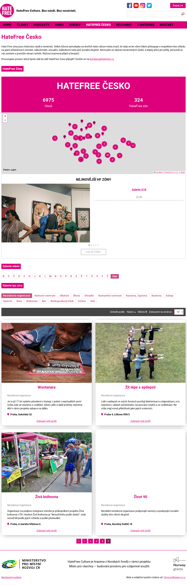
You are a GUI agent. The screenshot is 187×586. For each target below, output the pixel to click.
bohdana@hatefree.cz (102, 59)
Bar (44, 301)
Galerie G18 (139, 189)
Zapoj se (178, 5)
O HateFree (145, 24)
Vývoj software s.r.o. (175, 577)
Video (59, 24)
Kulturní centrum (45, 295)
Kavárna (157, 295)
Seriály (75, 24)
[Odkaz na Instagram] (142, 5)
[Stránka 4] (78, 541)
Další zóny (93, 251)
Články (22, 24)
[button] (81, 160)
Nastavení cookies (11, 577)
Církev (82, 301)
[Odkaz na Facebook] (129, 5)
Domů (7, 24)
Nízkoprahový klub (62, 301)
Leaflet (159, 172)
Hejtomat (124, 24)
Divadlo (89, 295)
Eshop (169, 295)
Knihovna (32, 301)
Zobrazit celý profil (47, 421)
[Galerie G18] (48, 213)
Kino (19, 301)
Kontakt (167, 24)
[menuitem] (7, 25)
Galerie (7, 301)
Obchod (64, 295)
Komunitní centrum (110, 295)
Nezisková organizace (16, 295)
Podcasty (41, 24)
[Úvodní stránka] (38, 10)
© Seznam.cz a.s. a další (174, 172)
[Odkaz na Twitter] (149, 5)
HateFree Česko (98, 24)
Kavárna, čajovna (136, 295)
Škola (76, 295)
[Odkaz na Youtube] (136, 5)
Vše (114, 276)
